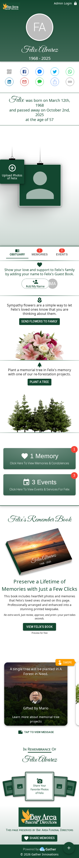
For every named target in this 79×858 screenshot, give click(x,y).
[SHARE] (55, 82)
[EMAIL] (24, 82)
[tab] (17, 252)
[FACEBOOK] (24, 71)
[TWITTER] (55, 71)
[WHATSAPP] (70, 71)
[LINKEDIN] (9, 82)
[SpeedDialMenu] (69, 848)
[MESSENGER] (39, 71)
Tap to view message (39, 732)
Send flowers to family (39, 321)
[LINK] (70, 82)
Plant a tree (39, 382)
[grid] (39, 192)
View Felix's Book (39, 626)
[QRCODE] (9, 71)
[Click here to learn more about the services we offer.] (40, 817)
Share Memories (42, 838)
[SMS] (39, 82)
